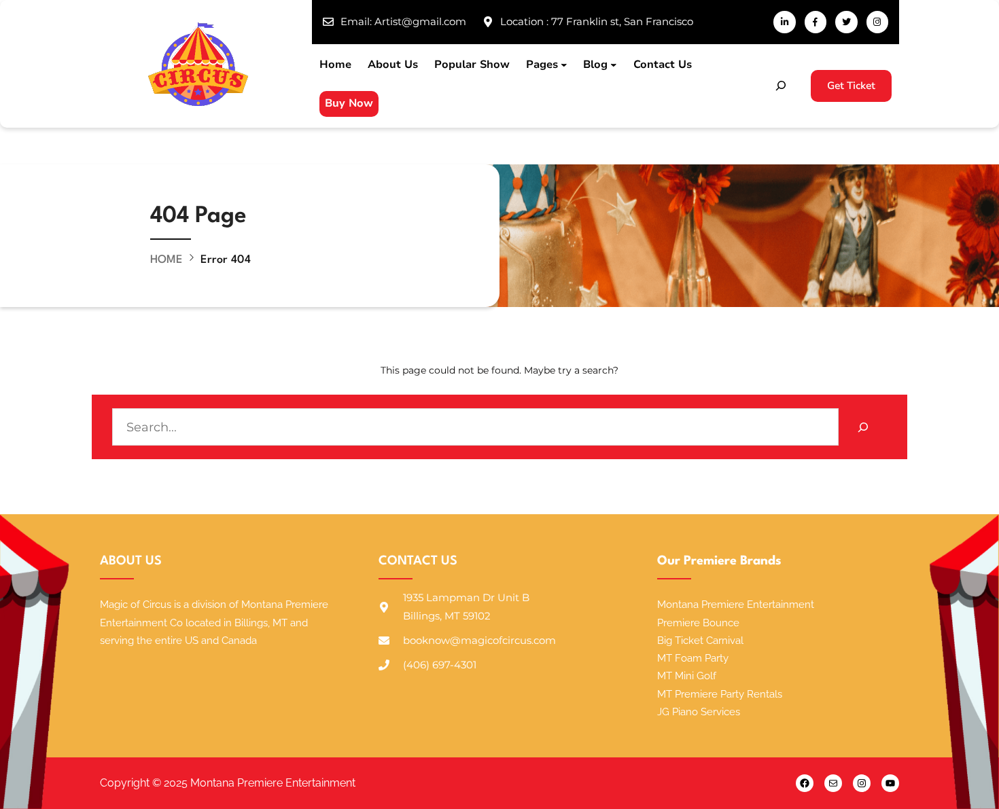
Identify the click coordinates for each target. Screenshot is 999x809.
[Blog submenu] (613, 65)
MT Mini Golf (686, 676)
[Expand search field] (780, 85)
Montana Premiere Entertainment (735, 604)
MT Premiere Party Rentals (719, 694)
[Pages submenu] (564, 65)
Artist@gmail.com (420, 21)
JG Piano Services (698, 712)
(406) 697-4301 (439, 664)
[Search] (863, 427)
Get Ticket (851, 85)
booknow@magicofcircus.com (479, 640)
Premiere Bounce (698, 623)
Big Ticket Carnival (700, 640)
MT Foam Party (693, 658)
